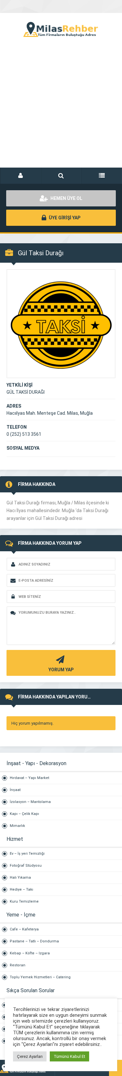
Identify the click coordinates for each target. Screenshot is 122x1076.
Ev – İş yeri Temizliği (27, 853)
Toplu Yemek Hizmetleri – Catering (40, 977)
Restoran (17, 965)
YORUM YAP (61, 669)
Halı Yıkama (20, 877)
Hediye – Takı (21, 889)
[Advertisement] (61, 109)
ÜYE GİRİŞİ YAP (64, 217)
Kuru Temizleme (24, 901)
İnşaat (15, 790)
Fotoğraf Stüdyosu (26, 865)
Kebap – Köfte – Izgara (30, 953)
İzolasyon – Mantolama (30, 802)
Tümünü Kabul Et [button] (69, 1056)
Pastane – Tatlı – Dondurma (34, 941)
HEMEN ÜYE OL (65, 198)
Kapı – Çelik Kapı (24, 814)
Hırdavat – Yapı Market (29, 778)
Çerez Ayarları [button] (30, 1056)
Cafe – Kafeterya (24, 929)
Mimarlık (17, 826)
